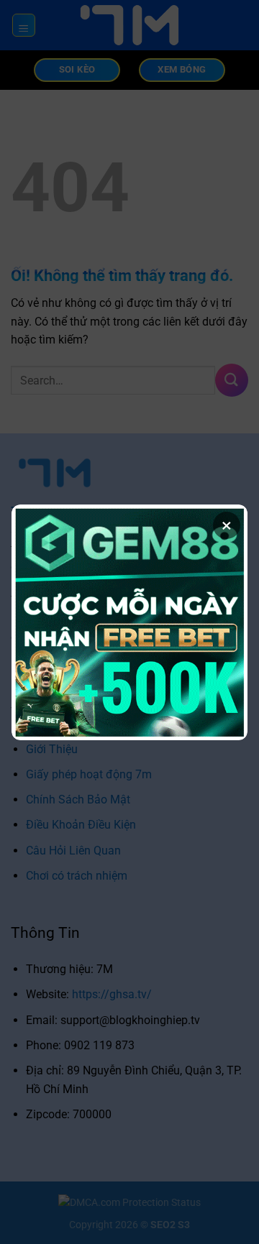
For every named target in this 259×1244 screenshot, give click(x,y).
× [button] (227, 525)
